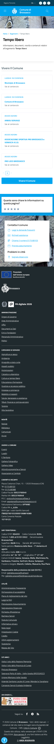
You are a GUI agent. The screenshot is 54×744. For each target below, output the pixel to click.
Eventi (4, 449)
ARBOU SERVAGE (12, 120)
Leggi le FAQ (7, 600)
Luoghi (4, 453)
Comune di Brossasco (14, 101)
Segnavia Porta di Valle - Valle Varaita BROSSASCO (23, 673)
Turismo (5, 406)
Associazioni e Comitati (11, 473)
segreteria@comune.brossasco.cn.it (21, 501)
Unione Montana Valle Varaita (14, 677)
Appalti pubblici (8, 366)
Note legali (6, 627)
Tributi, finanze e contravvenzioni (15, 402)
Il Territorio (6, 457)
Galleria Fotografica (10, 461)
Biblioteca (6, 427)
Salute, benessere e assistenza (14, 398)
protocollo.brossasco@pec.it (18, 498)
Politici (4, 340)
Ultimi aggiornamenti (10, 639)
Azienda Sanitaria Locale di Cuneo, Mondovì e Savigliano (25, 681)
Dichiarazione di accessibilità (13, 592)
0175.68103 (10, 486)
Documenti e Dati (9, 328)
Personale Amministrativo (12, 336)
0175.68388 (10, 489)
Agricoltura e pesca (9, 354)
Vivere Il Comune (27, 180)
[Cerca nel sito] (47, 11)
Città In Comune (30, 727)
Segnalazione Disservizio (12, 607)
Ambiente (6, 358)
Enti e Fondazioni (9, 332)
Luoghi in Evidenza (14, 78)
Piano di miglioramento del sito (14, 596)
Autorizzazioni (7, 370)
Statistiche (6, 643)
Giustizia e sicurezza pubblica (13, 386)
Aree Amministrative (10, 320)
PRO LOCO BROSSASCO (15, 161)
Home (5, 33)
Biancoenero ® (20, 734)
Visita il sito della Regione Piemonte (16, 661)
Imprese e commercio (10, 390)
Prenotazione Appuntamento (14, 603)
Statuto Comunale (9, 619)
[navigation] (5, 10)
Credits (4, 635)
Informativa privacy (10, 623)
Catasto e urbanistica (10, 374)
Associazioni (11, 115)
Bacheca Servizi (8, 615)
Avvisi (4, 435)
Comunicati (6, 431)
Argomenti (14, 33)
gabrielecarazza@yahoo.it (18, 572)
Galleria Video (7, 465)
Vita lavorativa (8, 410)
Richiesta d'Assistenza (11, 611)
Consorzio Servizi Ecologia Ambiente (17, 685)
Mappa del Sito (8, 647)
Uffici (4, 324)
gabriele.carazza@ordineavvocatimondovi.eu (23, 575)
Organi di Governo (9, 316)
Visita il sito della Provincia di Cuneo (16, 665)
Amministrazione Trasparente (14, 588)
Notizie (4, 423)
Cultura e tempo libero (11, 378)
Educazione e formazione (12, 382)
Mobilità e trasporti (9, 394)
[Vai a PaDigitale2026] (17, 304)
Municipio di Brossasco (15, 82)
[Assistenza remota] (39, 727)
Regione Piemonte (9, 3)
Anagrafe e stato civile (11, 362)
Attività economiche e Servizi (14, 469)
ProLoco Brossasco (9, 669)
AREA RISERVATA (27, 740)
